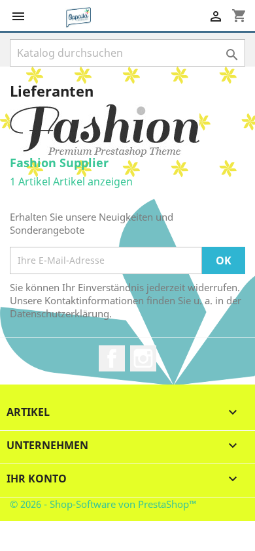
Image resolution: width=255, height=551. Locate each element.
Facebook (112, 358)
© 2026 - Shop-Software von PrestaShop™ (103, 504)
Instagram (143, 358)
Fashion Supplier (59, 162)
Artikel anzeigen (93, 181)
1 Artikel (30, 181)
